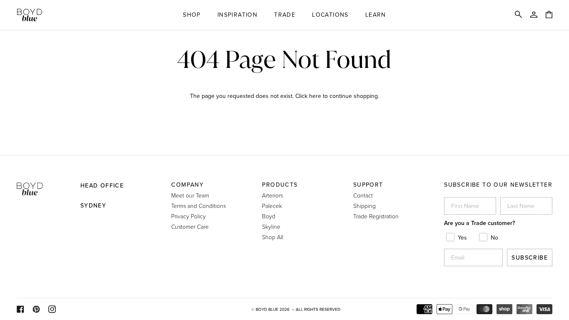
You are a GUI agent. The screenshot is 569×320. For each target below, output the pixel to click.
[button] (192, 15)
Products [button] (279, 184)
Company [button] (187, 184)
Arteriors (272, 195)
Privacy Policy (188, 216)
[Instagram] (52, 309)
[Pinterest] (36, 309)
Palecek (272, 206)
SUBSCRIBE (530, 257)
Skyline (271, 226)
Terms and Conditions (198, 206)
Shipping (364, 206)
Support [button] (368, 184)
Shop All (272, 237)
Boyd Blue (267, 309)
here (315, 96)
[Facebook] (20, 309)
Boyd (268, 216)
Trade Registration (376, 216)
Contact (363, 195)
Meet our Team (190, 195)
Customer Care (190, 226)
